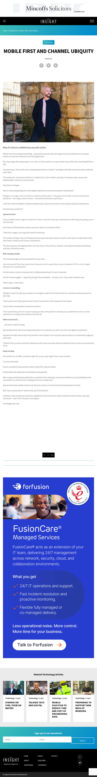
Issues (40, 756)
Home (5, 31)
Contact (54, 756)
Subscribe (42, 760)
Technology (13, 31)
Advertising (28, 765)
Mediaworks (23, 774)
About (26, 760)
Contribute (42, 765)
